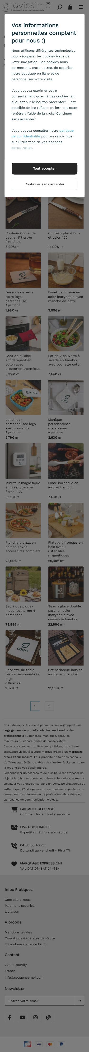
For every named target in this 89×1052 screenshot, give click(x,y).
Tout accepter (44, 168)
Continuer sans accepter (45, 184)
